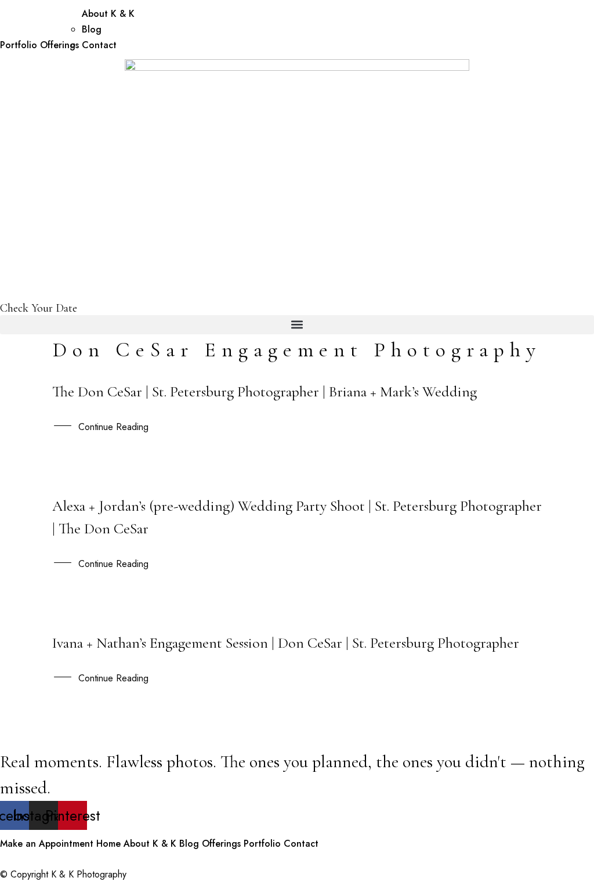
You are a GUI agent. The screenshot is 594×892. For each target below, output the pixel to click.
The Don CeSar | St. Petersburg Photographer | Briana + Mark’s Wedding (264, 391)
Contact (99, 45)
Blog (92, 29)
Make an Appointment (46, 843)
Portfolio (18, 45)
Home (108, 843)
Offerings (59, 45)
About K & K (108, 13)
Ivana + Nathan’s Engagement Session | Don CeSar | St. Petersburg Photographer (285, 643)
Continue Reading (113, 427)
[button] (297, 324)
